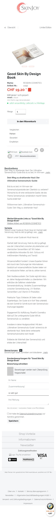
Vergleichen (14, 130)
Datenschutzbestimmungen (31, 414)
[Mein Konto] (42, 19)
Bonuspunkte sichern (28, 156)
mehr (47, 172)
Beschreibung (11, 168)
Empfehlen (13, 142)
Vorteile (8, 228)
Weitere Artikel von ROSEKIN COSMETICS (24, 223)
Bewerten (13, 138)
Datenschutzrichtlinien (43, 499)
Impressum (28, 503)
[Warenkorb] (48, 19)
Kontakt (21, 491)
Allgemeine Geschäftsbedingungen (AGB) (33, 495)
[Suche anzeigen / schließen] (31, 19)
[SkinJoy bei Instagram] (30, 480)
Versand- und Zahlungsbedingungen (16, 499)
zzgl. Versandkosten (22, 100)
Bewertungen (11, 350)
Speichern (13, 421)
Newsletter (9, 495)
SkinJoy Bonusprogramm (36, 491)
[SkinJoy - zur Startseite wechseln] (28, 8)
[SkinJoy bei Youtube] (26, 480)
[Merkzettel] (37, 19)
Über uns (11, 491)
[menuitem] (7, 19)
